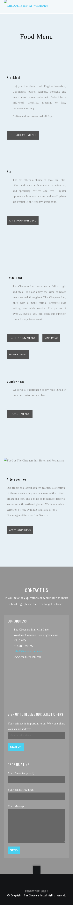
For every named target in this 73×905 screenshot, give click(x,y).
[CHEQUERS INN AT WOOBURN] (26, 6)
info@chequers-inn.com (28, 651)
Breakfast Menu (23, 135)
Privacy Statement (36, 891)
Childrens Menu (23, 337)
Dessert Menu (18, 354)
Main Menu (51, 338)
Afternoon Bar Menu (22, 221)
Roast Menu (20, 414)
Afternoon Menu (20, 530)
